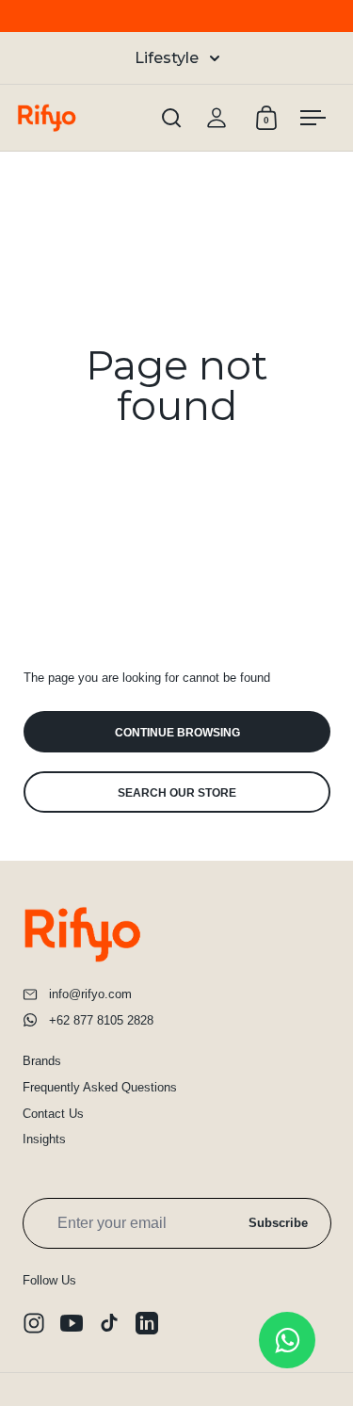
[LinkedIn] (147, 1323)
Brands (42, 1061)
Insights (44, 1139)
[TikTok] (109, 1323)
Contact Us (53, 1114)
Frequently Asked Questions (100, 1087)
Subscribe (278, 1223)
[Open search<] (172, 118)
